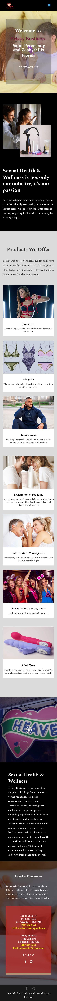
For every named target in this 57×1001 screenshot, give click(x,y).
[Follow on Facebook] (26, 961)
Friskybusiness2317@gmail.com (28, 928)
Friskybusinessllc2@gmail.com (28, 948)
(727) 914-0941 (28, 925)
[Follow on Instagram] (31, 961)
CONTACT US (28, 67)
